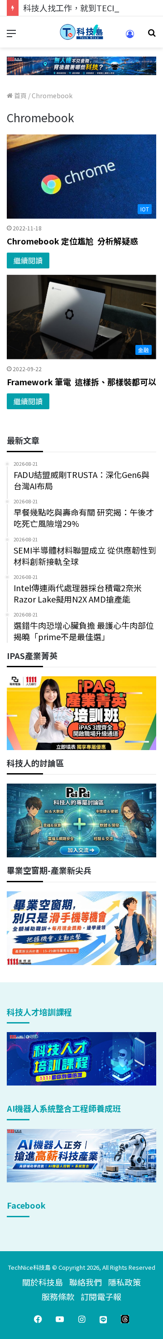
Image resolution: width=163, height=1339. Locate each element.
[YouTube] (60, 1319)
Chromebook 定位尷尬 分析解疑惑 (72, 241)
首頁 (20, 95)
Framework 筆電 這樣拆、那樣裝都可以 (81, 381)
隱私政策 (124, 1282)
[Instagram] (81, 1319)
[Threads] (125, 1319)
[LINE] (103, 1319)
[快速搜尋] (151, 35)
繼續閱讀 (28, 260)
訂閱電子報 (101, 1296)
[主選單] (11, 35)
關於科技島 (42, 1282)
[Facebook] (38, 1319)
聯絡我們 (85, 1282)
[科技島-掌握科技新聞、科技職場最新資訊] (81, 32)
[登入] (130, 37)
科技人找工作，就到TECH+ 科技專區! (91, 8)
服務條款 (58, 1296)
